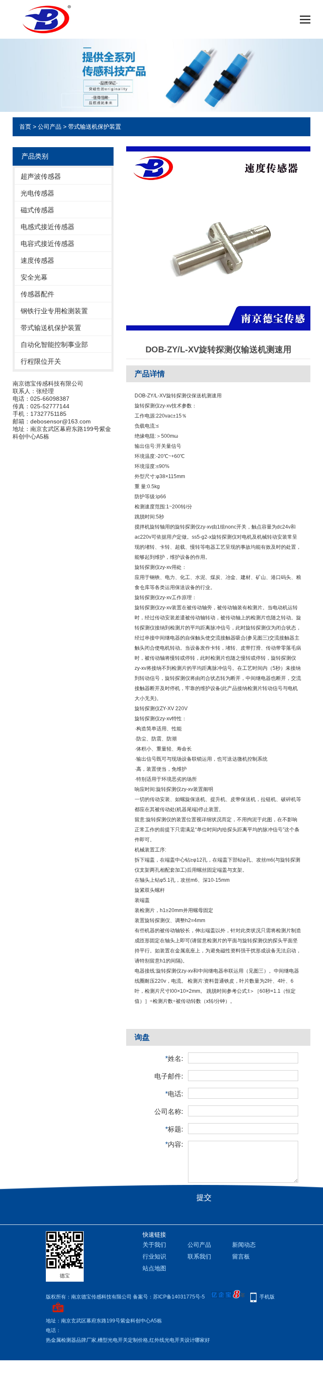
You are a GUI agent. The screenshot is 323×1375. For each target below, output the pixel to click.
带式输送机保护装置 (94, 126)
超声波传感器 (41, 176)
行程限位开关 (41, 361)
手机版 (267, 1297)
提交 (204, 1197)
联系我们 (199, 1256)
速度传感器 (37, 260)
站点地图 (154, 1268)
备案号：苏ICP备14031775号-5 (169, 1297)
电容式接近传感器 (47, 243)
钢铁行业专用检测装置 (54, 311)
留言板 (241, 1256)
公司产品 (49, 126)
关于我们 (154, 1244)
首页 (25, 126)
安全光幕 (34, 277)
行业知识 (154, 1256)
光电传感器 (37, 193)
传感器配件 (37, 294)
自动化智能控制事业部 (54, 344)
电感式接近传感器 (47, 226)
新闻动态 (244, 1244)
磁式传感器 (37, 210)
